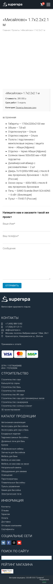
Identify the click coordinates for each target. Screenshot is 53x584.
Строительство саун (11, 379)
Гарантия (5, 514)
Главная (6, 30)
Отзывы (5, 510)
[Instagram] (14, 543)
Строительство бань (11, 387)
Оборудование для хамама (14, 471)
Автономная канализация (13, 422)
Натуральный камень (11, 467)
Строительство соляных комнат (16, 406)
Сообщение (9, 248)
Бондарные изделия (10, 433)
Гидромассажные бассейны (14, 437)
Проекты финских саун (26, 107)
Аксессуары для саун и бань (15, 430)
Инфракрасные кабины (12, 449)
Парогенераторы (9, 479)
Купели (4, 445)
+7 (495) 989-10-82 (13, 323)
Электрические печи (11, 494)
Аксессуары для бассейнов (14, 426)
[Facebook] (9, 543)
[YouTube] (19, 543)
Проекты (15, 30)
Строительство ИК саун (12, 394)
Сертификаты (7, 529)
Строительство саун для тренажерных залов (22, 398)
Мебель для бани (9, 456)
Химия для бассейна (11, 490)
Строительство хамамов (13, 391)
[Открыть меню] (48, 4)
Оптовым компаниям (11, 525)
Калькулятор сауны (10, 383)
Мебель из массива (10, 460)
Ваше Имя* (9, 223)
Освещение (7, 475)
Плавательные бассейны (13, 482)
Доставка (5, 521)
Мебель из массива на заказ (15, 464)
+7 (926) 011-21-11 (13, 327)
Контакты (5, 506)
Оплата (4, 518)
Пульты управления (10, 486)
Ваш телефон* (11, 236)
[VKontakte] (3, 543)
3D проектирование (10, 409)
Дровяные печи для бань (13, 441)
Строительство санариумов (14, 402)
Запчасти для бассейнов (13, 452)
